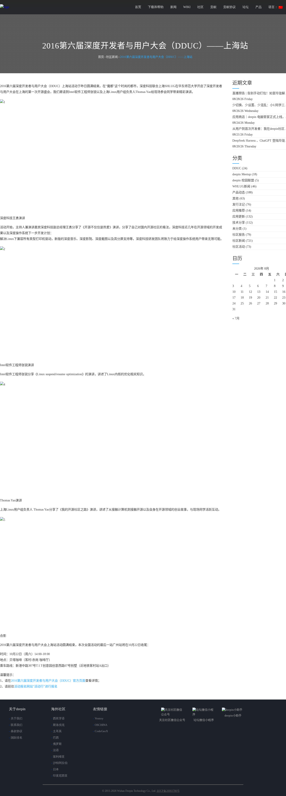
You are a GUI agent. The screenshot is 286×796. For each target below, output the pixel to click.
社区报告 (238, 234)
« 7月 (236, 318)
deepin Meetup (241, 174)
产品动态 (238, 192)
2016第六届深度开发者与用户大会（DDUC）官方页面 (48, 680)
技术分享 (238, 222)
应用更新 (238, 216)
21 (267, 297)
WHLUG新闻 (241, 186)
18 (242, 297)
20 (258, 297)
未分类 (237, 228)
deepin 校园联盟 (243, 180)
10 (234, 291)
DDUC (236, 168)
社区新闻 (238, 240)
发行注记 (238, 204)
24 (234, 303)
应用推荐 (238, 210)
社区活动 (238, 246)
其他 (235, 198)
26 (250, 303)
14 (267, 291)
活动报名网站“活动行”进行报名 (35, 686)
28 (267, 303)
